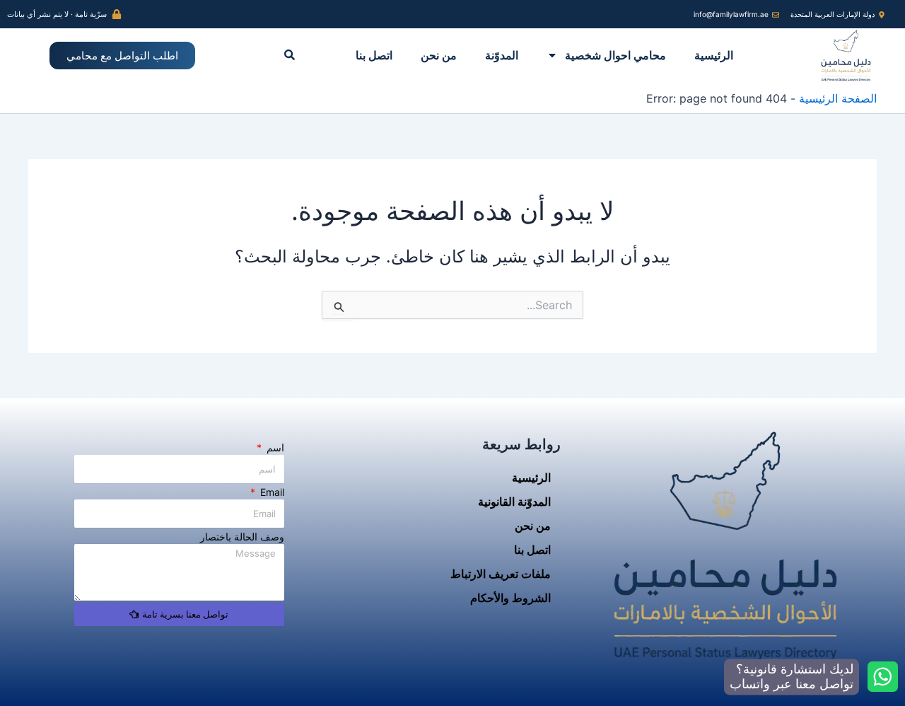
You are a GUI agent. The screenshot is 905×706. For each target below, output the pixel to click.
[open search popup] (289, 55)
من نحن (439, 55)
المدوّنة (501, 55)
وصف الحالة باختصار (242, 537)
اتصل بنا (374, 55)
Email (270, 492)
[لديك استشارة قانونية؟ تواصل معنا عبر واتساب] (883, 676)
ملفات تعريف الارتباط (500, 574)
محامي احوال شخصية (615, 55)
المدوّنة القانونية (514, 501)
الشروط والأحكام (510, 598)
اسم (274, 447)
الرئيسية (713, 55)
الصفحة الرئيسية (838, 98)
